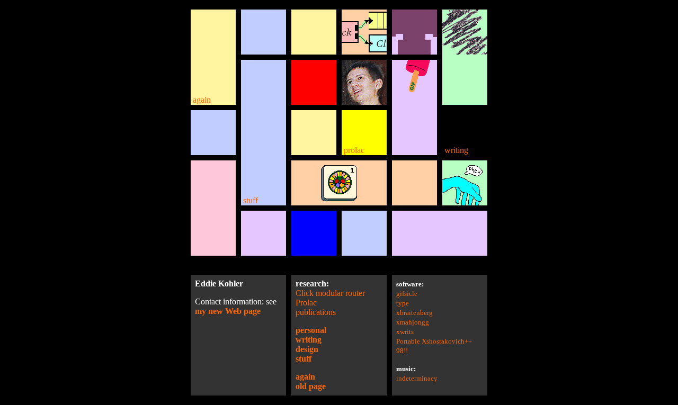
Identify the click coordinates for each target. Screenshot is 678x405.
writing (455, 150)
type (402, 303)
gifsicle (406, 294)
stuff (249, 200)
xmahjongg (412, 322)
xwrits (405, 332)
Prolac (306, 302)
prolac (353, 150)
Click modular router (330, 293)
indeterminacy (417, 378)
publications (316, 312)
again (201, 99)
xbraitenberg (414, 313)
